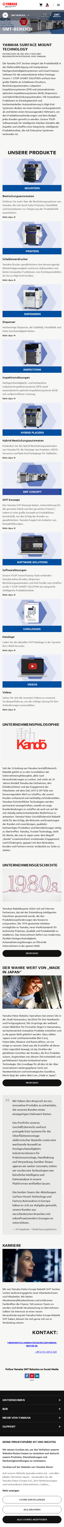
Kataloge (8, 636)
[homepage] (9, 5)
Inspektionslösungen (16, 377)
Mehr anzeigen (10, 1490)
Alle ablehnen (32, 1509)
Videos (6, 692)
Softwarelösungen (14, 570)
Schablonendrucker (15, 259)
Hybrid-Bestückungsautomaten (23, 440)
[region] (32, 1481)
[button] (58, 5)
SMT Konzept (11, 499)
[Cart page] (41, 5)
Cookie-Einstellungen (32, 1499)
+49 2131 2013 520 (46, 1351)
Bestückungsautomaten (18, 196)
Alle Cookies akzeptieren (32, 1519)
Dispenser (8, 322)
